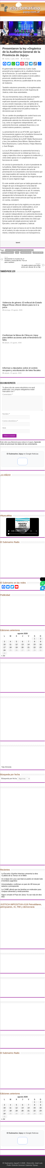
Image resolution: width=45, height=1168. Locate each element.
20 (22, 647)
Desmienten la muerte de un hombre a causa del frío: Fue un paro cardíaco (16, 260)
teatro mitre (38, 252)
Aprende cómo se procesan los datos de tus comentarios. (20, 443)
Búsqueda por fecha (9, 778)
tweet (18, 242)
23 (41, 647)
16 (41, 644)
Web (4, 428)
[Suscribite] (42, 583)
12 (16, 644)
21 (28, 647)
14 (28, 644)
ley (17, 252)
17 (4, 647)
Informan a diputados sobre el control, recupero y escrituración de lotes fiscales (21, 369)
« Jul (3, 656)
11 (10, 644)
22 (34, 647)
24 (4, 650)
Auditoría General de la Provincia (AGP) (19, 250)
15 (34, 644)
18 (10, 647)
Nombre (6, 414)
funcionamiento (7, 252)
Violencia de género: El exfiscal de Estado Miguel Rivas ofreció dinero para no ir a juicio (22, 304)
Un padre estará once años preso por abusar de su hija (30, 265)
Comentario (7, 394)
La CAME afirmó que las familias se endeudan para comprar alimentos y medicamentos (21, 890)
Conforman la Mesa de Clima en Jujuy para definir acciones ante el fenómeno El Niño (21, 337)
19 (16, 647)
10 (4, 644)
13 (22, 644)
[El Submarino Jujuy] (22, 9)
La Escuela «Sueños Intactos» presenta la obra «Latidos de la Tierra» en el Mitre (19, 874)
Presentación (26, 252)
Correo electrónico (10, 421)
